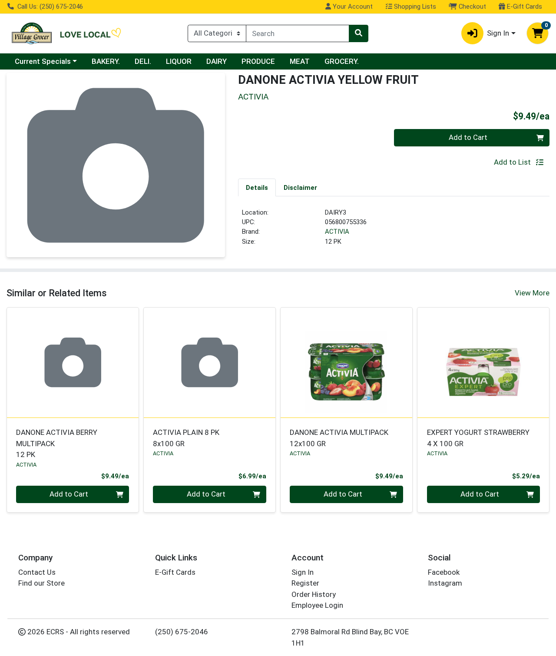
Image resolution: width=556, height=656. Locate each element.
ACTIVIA (337, 231)
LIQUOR (179, 61)
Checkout (471, 6)
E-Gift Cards (523, 6)
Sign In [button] (498, 33)
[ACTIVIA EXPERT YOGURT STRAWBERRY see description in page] (483, 362)
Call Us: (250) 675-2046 (49, 6)
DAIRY (216, 61)
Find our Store (41, 583)
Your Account (352, 6)
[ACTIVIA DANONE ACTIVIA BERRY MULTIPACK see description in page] (73, 362)
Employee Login (317, 605)
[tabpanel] (393, 230)
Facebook (444, 572)
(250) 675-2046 (181, 631)
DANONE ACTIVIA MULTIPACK (339, 437)
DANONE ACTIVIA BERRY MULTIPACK (56, 443)
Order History (313, 594)
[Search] (358, 33)
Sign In (302, 572)
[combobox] (297, 33)
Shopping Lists (414, 6)
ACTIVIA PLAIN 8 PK (186, 437)
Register (305, 583)
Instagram (445, 583)
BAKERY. (106, 61)
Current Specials (43, 61)
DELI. (143, 61)
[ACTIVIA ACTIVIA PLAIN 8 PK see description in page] (210, 362)
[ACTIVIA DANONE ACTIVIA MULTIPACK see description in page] (346, 362)
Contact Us (37, 572)
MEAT (300, 61)
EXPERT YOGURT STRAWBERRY (478, 437)
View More (532, 292)
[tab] (257, 187)
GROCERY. (341, 61)
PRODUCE (258, 61)
